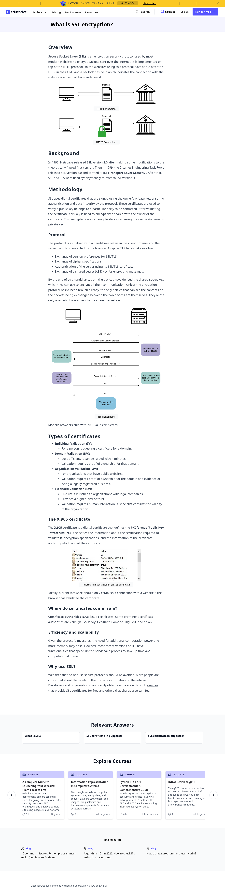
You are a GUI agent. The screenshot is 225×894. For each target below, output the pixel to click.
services (152, 685)
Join (203, 11)
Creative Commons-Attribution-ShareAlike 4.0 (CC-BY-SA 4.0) (73, 885)
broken (83, 290)
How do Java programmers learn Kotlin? (171, 853)
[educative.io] (16, 12)
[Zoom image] (106, 94)
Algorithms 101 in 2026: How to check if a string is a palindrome (109, 855)
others (109, 690)
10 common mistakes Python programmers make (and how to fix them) (48, 855)
